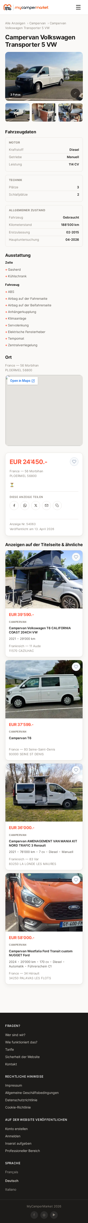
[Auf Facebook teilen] (14, 505)
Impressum (13, 1085)
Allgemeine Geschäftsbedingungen (32, 1093)
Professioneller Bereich (22, 1151)
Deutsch (12, 1181)
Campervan (37, 23)
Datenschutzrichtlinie (21, 1100)
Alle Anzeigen (15, 23)
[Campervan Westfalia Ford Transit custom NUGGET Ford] (44, 928)
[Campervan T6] (44, 710)
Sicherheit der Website (22, 1057)
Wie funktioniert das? (21, 1042)
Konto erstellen (16, 1129)
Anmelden (12, 1136)
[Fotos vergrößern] (75, 93)
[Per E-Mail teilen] (46, 505)
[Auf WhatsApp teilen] (24, 505)
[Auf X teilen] (35, 505)
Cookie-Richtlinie (18, 1107)
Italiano (10, 1189)
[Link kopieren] (57, 505)
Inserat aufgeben (18, 1143)
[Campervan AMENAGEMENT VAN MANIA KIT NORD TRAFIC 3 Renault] (44, 816)
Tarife (9, 1049)
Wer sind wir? (15, 1035)
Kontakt (11, 1064)
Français (11, 1172)
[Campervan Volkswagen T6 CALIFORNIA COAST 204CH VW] (44, 603)
